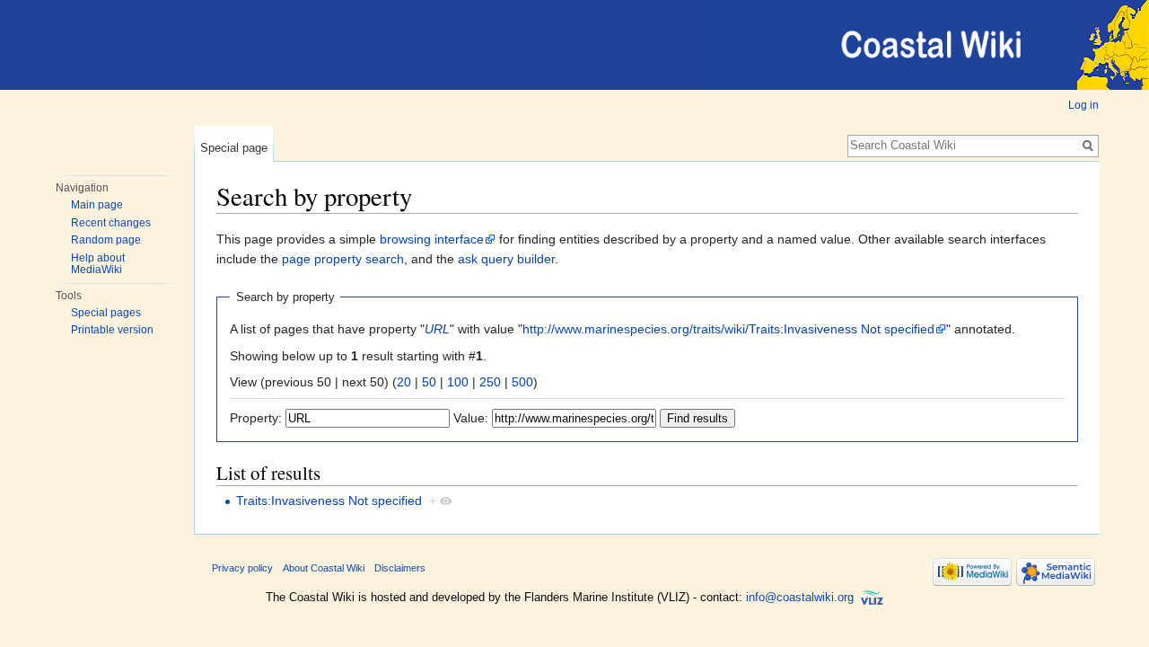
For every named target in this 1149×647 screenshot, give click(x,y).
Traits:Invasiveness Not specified (329, 500)
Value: (470, 418)
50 (429, 382)
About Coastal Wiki (323, 568)
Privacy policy (242, 568)
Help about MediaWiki (98, 264)
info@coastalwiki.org (800, 597)
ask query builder (506, 259)
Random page (106, 240)
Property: (256, 418)
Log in (1083, 105)
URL (437, 329)
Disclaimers (399, 568)
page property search (343, 259)
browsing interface (432, 239)
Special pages (106, 312)
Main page (97, 205)
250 (490, 382)
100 (458, 382)
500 (522, 382)
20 (404, 382)
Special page (234, 148)
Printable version (112, 330)
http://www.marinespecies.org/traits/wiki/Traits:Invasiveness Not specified (728, 329)
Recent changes (111, 223)
